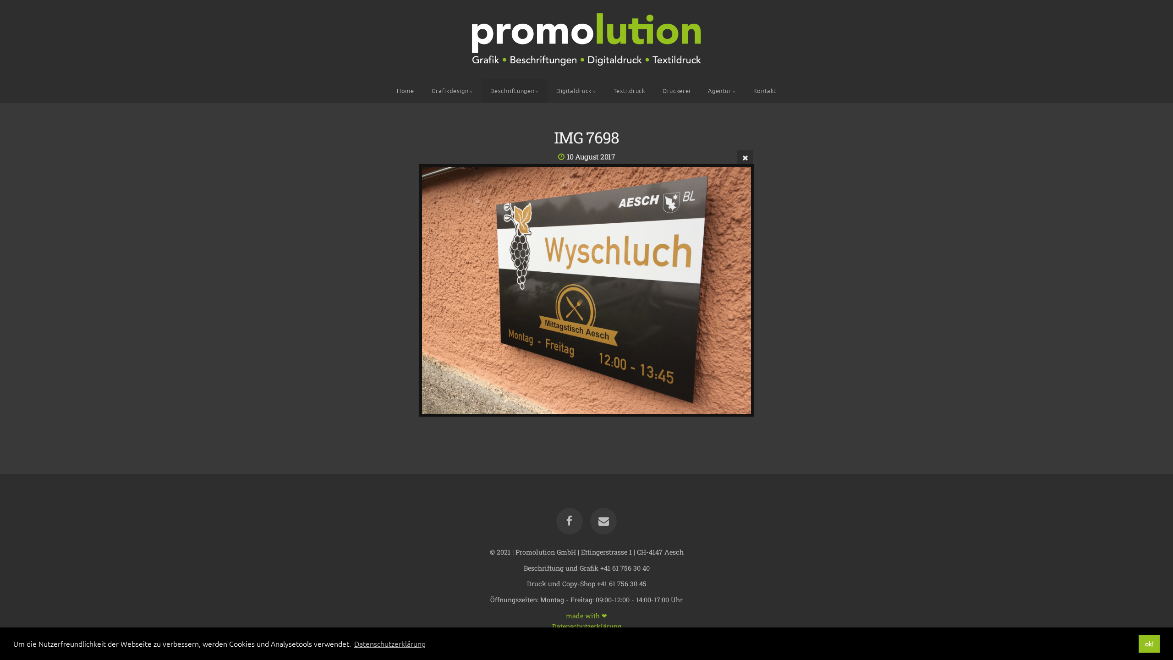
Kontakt (764, 90)
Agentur (719, 90)
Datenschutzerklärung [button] (390, 643)
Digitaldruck (574, 90)
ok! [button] (1149, 643)
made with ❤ (586, 615)
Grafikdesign (450, 90)
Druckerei (677, 90)
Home (405, 90)
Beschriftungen (512, 90)
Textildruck (629, 90)
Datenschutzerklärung (586, 626)
